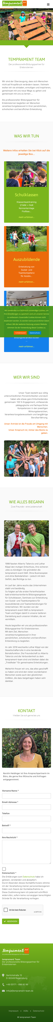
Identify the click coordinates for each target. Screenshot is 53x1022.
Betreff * (6, 825)
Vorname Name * (10, 790)
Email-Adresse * (10, 802)
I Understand (20, 333)
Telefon (6, 813)
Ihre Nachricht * (10, 837)
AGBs (25, 1011)
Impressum (13, 1011)
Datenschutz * (9, 873)
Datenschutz (35, 333)
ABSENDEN (12, 921)
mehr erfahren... (26, 217)
